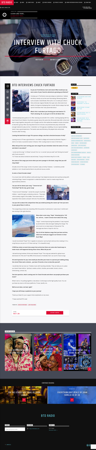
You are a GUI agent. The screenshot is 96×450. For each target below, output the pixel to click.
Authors (86, 138)
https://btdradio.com (34, 428)
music (89, 152)
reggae (74, 159)
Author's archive (54, 313)
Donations (88, 2)
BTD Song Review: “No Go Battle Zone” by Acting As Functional (83, 119)
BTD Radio (7, 2)
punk (84, 157)
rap (88, 157)
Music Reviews (38, 335)
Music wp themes (76, 157)
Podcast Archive (59, 2)
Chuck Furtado (22, 304)
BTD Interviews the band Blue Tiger (83, 108)
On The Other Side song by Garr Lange (24, 394)
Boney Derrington (77, 140)
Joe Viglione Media (77, 147)
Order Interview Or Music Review (74, 2)
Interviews (83, 143)
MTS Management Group (79, 152)
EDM (73, 143)
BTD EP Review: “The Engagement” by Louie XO (83, 102)
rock (87, 159)
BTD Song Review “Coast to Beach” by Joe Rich (83, 113)
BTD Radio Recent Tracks (17, 16)
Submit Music (31, 2)
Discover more (52, 430)
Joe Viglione (32, 304)
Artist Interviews (46, 36)
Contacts (9, 445)
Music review (75, 154)
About (39, 2)
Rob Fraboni (80, 159)
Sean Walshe (75, 162)
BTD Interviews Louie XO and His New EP (84, 97)
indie (76, 143)
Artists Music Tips (77, 138)
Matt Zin (47, 59)
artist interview (77, 136)
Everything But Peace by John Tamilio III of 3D (72, 394)
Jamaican (74, 145)
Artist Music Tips (6, 7)
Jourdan (86, 147)
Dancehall (87, 140)
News (23, 2)
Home (17, 2)
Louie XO (74, 150)
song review (84, 162)
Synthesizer (75, 164)
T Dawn (82, 164)
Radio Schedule (47, 2)
